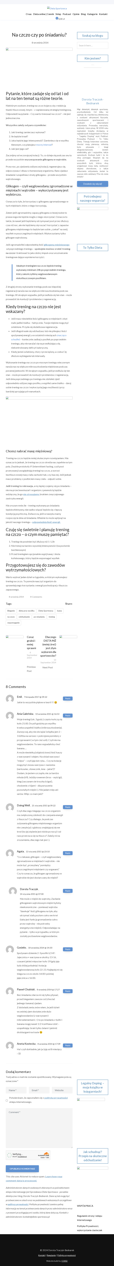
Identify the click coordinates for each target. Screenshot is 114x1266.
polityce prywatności (18, 1204)
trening (52, 617)
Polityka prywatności (66, 1255)
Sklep (58, 14)
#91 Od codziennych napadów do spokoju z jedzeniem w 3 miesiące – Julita (92, 711)
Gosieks (21, 947)
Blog (83, 14)
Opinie (76, 14)
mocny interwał (44, 144)
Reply (67, 698)
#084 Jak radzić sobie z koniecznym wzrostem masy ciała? (91, 864)
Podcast (67, 14)
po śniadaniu (39, 617)
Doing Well (23, 805)
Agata (20, 851)
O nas (29, 14)
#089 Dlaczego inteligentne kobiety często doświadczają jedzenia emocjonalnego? (92, 752)
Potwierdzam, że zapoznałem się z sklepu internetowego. (38, 1099)
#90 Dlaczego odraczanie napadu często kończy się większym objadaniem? (90, 731)
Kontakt (103, 14)
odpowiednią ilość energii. (46, 522)
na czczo (11, 617)
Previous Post (31, 668)
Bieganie (11, 611)
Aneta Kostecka (26, 1043)
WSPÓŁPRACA (85, 1205)
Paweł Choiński (26, 989)
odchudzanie (24, 617)
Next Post (47, 667)
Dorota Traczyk (29, 889)
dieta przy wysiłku (26, 611)
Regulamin (51, 1255)
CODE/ (64, 1261)
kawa (59, 611)
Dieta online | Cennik (43, 14)
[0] (55, 19)
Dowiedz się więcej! (92, 184)
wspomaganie (13, 623)
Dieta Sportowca (45, 611)
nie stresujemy (31, 494)
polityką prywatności (56, 1097)
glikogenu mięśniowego (56, 244)
